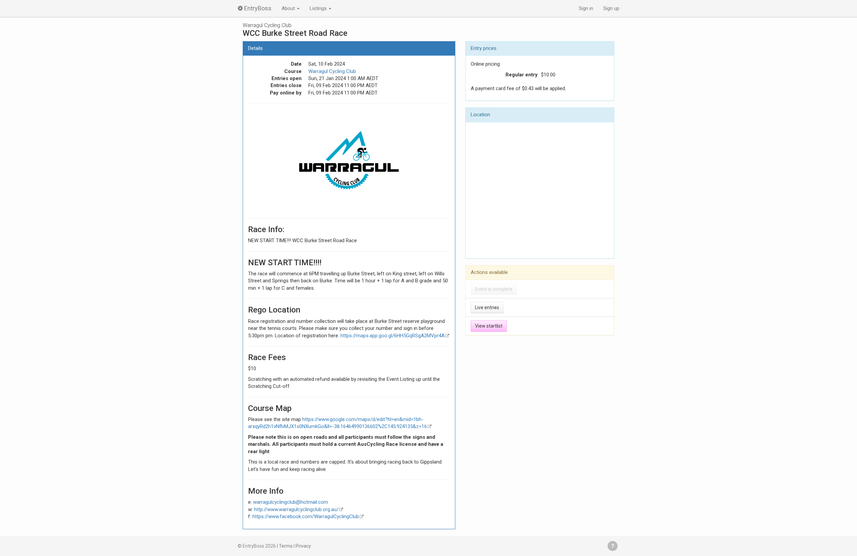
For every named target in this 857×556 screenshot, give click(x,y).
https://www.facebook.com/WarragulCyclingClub (305, 516)
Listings (319, 8)
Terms (286, 546)
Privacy (303, 546)
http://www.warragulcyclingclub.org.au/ (296, 509)
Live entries (487, 307)
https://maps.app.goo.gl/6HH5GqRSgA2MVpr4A (392, 336)
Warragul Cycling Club (267, 25)
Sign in (586, 8)
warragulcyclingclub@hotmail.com (290, 502)
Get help (613, 546)
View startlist (488, 326)
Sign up (611, 8)
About (289, 8)
